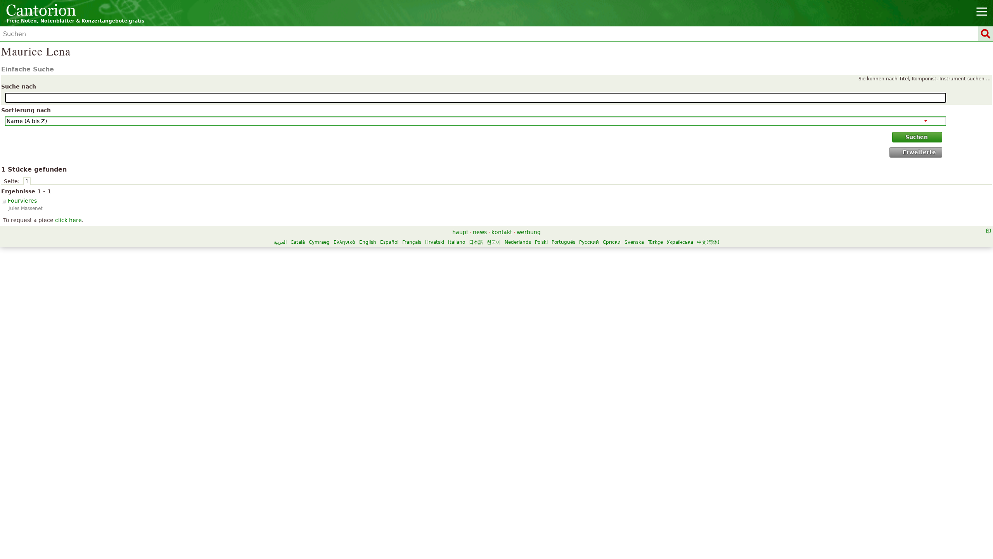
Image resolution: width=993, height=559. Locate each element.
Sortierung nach (26, 110)
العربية (280, 242)
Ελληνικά (344, 242)
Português (563, 242)
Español (389, 242)
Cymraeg (319, 242)
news (480, 232)
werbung (529, 232)
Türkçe (655, 242)
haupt (460, 232)
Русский (589, 242)
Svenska (634, 242)
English (367, 242)
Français (411, 242)
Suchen (916, 137)
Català (298, 242)
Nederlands (518, 242)
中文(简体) (708, 242)
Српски (612, 242)
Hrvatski (434, 242)
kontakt (501, 232)
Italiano (456, 242)
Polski (541, 242)
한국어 (494, 242)
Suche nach (18, 86)
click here (68, 220)
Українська (680, 242)
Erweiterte (919, 152)
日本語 (476, 242)
